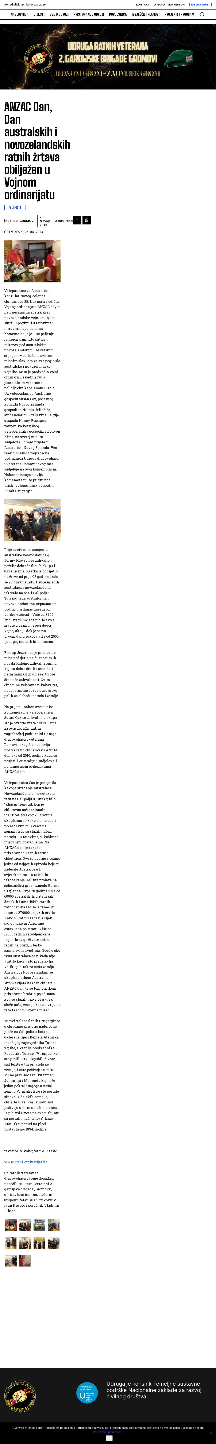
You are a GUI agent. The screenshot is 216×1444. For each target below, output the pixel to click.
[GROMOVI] (4, 221)
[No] (211, 1433)
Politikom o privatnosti (107, 1432)
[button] (202, 14)
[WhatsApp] (86, 220)
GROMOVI (27, 221)
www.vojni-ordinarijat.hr (25, 1162)
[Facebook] (77, 220)
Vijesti (15, 207)
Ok (109, 1438)
